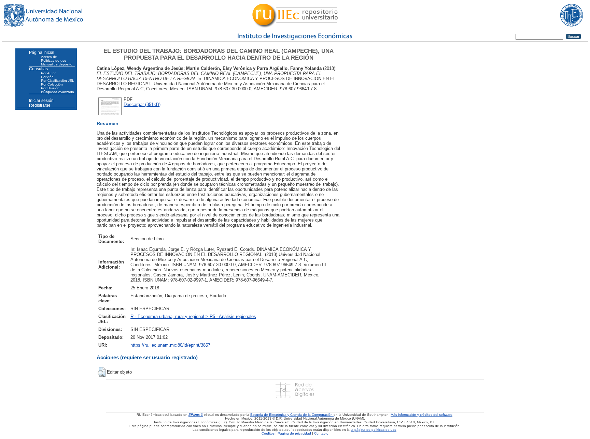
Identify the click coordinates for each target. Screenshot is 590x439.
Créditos (268, 433)
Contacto (321, 433)
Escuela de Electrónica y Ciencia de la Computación (292, 415)
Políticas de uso (53, 60)
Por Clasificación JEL (57, 80)
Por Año (47, 77)
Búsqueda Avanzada (57, 92)
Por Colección (52, 84)
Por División (50, 88)
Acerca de (49, 57)
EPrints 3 (195, 415)
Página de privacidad (294, 433)
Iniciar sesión (41, 100)
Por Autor (48, 73)
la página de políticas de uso (373, 430)
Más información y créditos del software (421, 415)
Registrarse (40, 105)
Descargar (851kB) (142, 104)
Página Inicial (41, 52)
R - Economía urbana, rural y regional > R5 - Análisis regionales (193, 316)
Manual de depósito (56, 64)
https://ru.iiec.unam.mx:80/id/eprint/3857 (170, 345)
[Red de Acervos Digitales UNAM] (295, 390)
